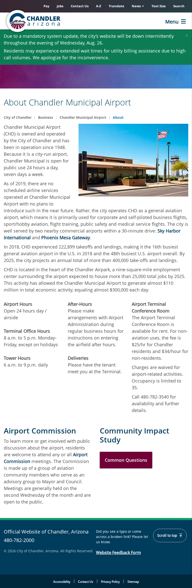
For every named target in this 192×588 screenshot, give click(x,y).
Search (178, 6)
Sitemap (133, 582)
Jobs (60, 6)
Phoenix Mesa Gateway (65, 237)
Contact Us (79, 6)
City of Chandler (18, 117)
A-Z (98, 6)
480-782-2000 (19, 540)
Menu (171, 21)
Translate (116, 6)
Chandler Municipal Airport (83, 117)
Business (45, 117)
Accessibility (61, 582)
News (137, 6)
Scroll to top (167, 535)
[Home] (54, 21)
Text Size (159, 6)
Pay (46, 6)
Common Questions (126, 460)
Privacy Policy (110, 582)
